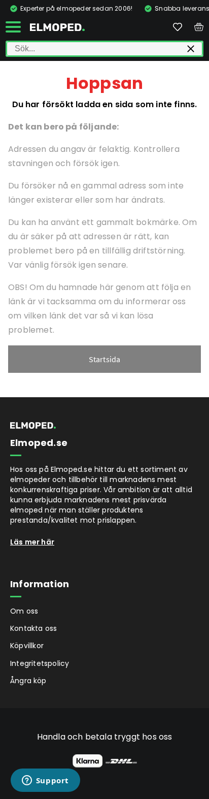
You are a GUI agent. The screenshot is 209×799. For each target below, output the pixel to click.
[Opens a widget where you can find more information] (45, 781)
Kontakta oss (33, 628)
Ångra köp (28, 681)
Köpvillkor (27, 646)
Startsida (105, 359)
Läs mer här (32, 542)
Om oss (24, 611)
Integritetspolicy (39, 663)
